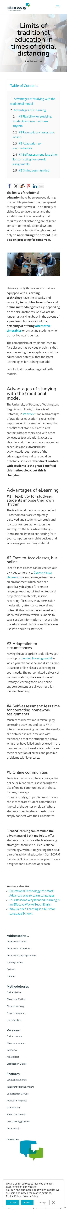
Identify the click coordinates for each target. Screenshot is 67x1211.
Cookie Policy (13, 1196)
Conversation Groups (18, 1093)
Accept (12, 1202)
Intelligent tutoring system (20, 1086)
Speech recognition (16, 1114)
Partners (11, 969)
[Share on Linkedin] (35, 186)
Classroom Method (16, 999)
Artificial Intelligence (17, 1100)
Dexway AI (12, 1049)
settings (46, 1193)
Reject (27, 1202)
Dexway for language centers (21, 955)
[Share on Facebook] (9, 186)
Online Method (14, 992)
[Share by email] (41, 186)
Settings (42, 1202)
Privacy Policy (30, 1196)
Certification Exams (16, 1063)
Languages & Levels (17, 1079)
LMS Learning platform (18, 1121)
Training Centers (15, 962)
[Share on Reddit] (22, 186)
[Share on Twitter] (16, 186)
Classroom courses (16, 1043)
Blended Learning (33, 60)
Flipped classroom (16, 1013)
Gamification (13, 1107)
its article (29, 414)
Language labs (14, 1019)
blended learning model (36, 658)
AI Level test (13, 1056)
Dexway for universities (18, 948)
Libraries (11, 976)
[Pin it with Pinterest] (28, 186)
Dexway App (13, 1128)
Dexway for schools (16, 941)
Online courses (14, 1036)
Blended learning (15, 1006)
